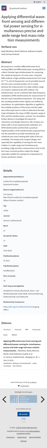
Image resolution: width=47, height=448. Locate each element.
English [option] (38, 2)
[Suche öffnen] (45, 2)
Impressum (10, 437)
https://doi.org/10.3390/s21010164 (17, 307)
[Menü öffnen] (44, 8)
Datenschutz (22, 437)
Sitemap (23, 441)
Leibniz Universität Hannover (26, 427)
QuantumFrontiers (18, 8)
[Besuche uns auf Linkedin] (23, 420)
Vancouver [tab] (36, 329)
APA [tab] (26, 329)
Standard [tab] (7, 329)
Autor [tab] (5, 335)
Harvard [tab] (18, 329)
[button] (4, 399)
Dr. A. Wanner (32, 382)
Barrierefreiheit (35, 437)
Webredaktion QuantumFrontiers (28, 432)
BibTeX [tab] (14, 335)
